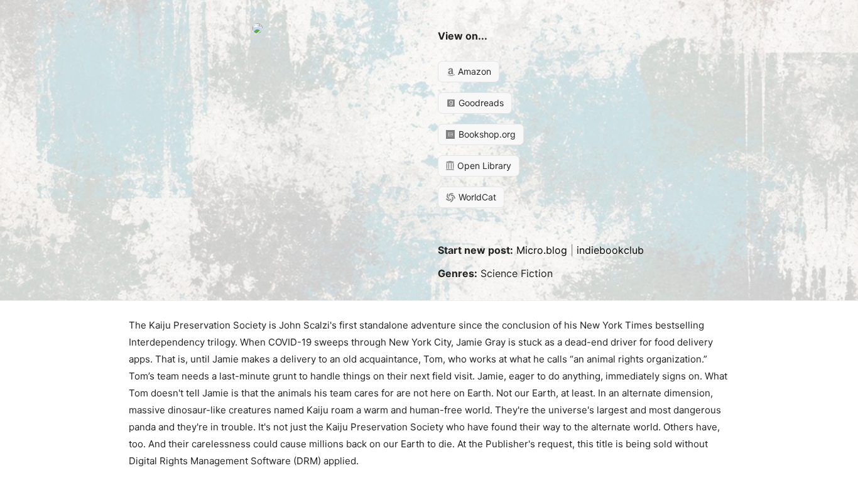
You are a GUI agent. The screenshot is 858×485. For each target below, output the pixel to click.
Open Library (483, 165)
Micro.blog (541, 250)
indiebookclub (610, 250)
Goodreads (480, 102)
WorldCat (476, 197)
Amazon (473, 71)
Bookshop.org (486, 134)
